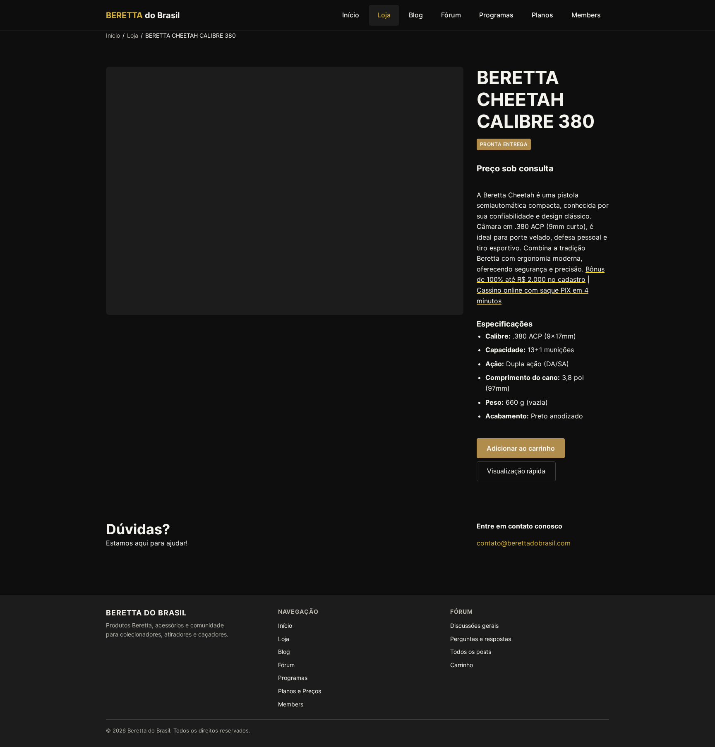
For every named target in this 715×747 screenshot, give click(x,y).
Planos (542, 15)
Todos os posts (470, 651)
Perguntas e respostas (480, 638)
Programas (496, 15)
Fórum (451, 15)
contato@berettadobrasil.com (524, 543)
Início (350, 15)
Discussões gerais (474, 625)
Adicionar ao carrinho (521, 448)
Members (586, 15)
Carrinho (461, 664)
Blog (416, 15)
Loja (384, 15)
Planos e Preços (299, 690)
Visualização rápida (516, 471)
